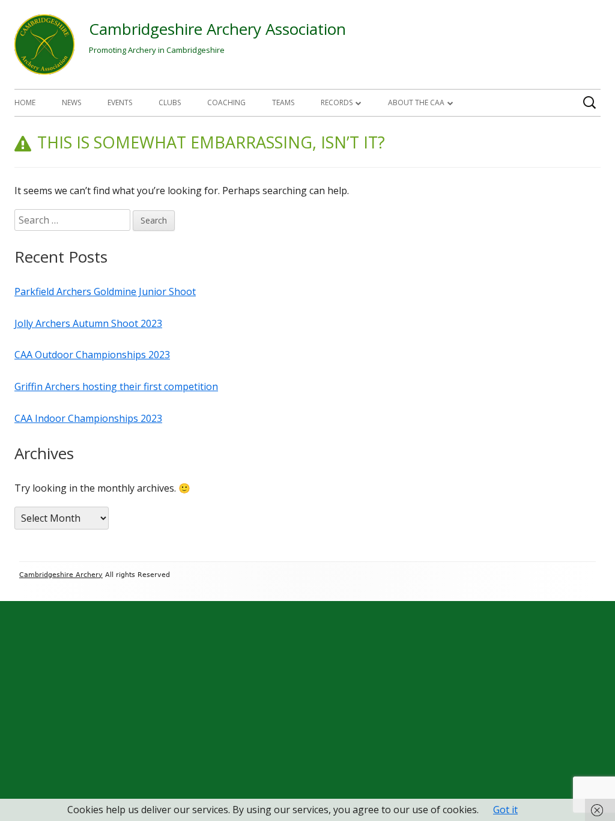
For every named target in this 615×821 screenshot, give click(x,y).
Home (24, 102)
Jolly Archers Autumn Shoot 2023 (88, 323)
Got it (505, 809)
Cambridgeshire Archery (61, 575)
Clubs (170, 102)
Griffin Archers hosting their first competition (116, 386)
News (71, 102)
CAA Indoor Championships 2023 (88, 418)
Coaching (226, 102)
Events (120, 102)
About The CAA (416, 102)
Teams (283, 102)
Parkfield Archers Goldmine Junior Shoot (105, 291)
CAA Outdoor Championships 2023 (92, 354)
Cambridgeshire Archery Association (217, 29)
